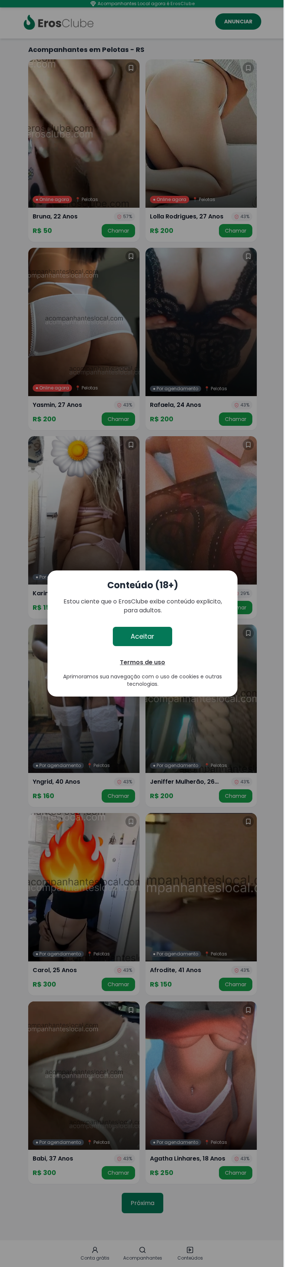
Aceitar (142, 636)
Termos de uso (142, 662)
